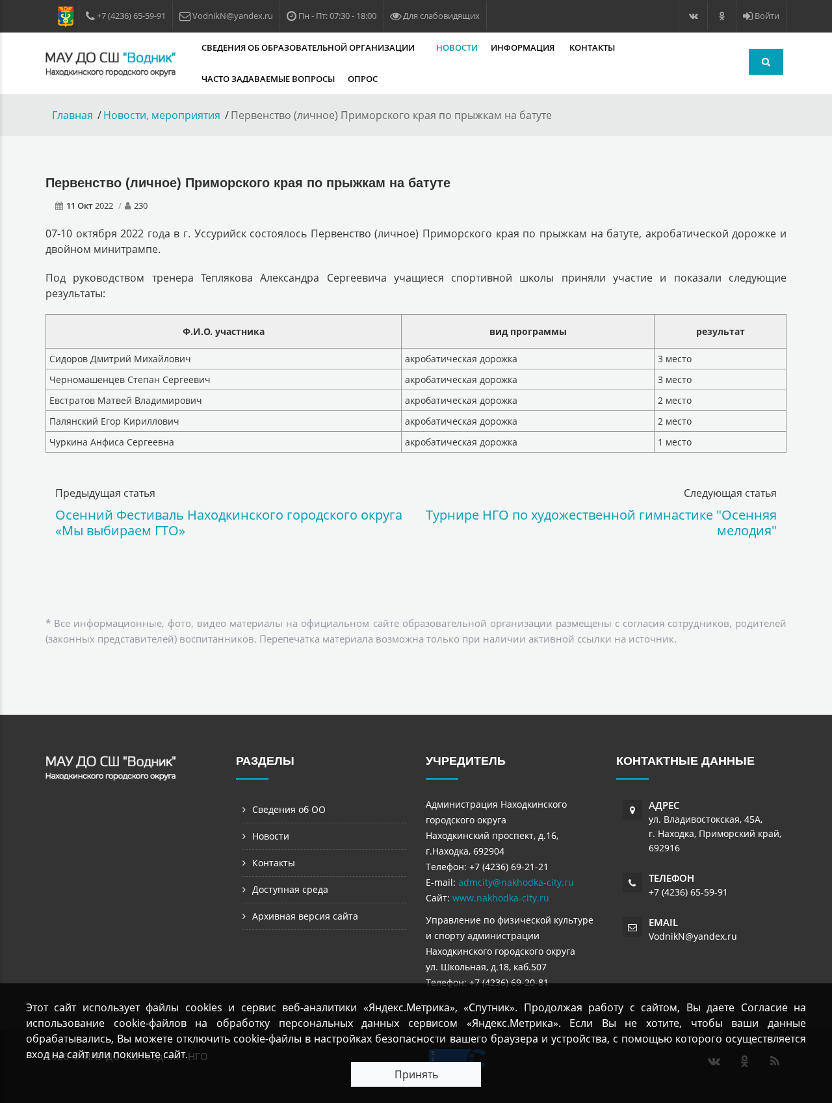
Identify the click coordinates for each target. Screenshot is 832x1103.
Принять (416, 1074)
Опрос (363, 79)
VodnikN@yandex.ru (693, 936)
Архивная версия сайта (305, 916)
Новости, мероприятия (161, 115)
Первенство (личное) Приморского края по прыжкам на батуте (248, 183)
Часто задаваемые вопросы (268, 79)
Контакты (592, 47)
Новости (457, 47)
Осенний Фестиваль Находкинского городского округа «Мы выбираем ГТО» (228, 522)
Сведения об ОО (289, 809)
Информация (523, 47)
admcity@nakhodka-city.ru (516, 882)
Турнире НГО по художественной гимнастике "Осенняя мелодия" (601, 522)
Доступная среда (290, 889)
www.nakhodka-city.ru (500, 898)
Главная (72, 115)
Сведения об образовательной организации (309, 47)
